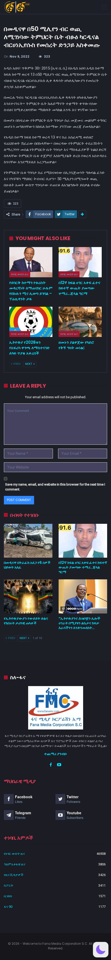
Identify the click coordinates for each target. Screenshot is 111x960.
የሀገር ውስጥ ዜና (19, 274)
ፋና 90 (8, 907)
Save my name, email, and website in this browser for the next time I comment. (55, 486)
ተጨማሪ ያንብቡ (55, 753)
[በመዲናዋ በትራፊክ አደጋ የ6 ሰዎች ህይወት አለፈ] (28, 541)
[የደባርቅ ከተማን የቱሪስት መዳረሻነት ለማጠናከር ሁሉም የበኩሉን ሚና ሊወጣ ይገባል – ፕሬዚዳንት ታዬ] (30, 262)
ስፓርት (8, 885)
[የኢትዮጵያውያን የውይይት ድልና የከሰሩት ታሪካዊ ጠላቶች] (28, 596)
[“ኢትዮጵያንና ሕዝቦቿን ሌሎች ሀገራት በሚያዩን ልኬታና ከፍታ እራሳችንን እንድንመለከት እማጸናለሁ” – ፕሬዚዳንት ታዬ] (83, 596)
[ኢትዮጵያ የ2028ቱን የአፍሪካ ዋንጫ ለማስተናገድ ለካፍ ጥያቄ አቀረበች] (30, 322)
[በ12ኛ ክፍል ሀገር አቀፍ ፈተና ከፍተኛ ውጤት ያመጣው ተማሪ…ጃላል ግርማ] (80, 262)
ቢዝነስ (8, 896)
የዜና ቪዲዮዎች (13, 875)
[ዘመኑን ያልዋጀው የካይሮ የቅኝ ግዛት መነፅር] (80, 322)
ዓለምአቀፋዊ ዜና (14, 864)
